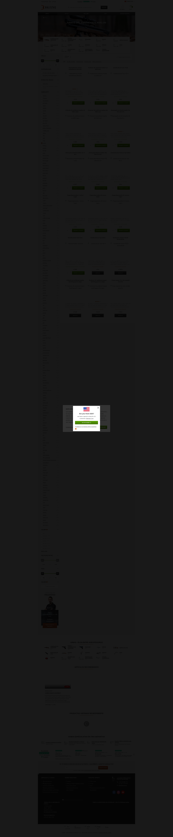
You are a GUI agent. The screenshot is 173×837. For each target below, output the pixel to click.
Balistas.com (90, 418)
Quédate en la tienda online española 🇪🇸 (85, 428)
